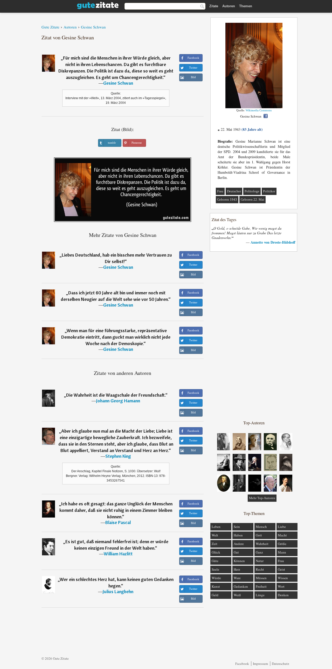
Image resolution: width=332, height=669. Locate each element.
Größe (282, 543)
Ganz (259, 552)
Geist (281, 569)
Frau (220, 191)
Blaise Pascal (118, 522)
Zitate (213, 6)
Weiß (237, 595)
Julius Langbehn (118, 591)
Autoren (228, 6)
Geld (215, 595)
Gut (236, 552)
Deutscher (234, 191)
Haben (238, 535)
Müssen (261, 578)
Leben (216, 526)
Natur (260, 560)
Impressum (260, 663)
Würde (216, 578)
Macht (282, 535)
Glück (216, 552)
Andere (239, 543)
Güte (215, 560)
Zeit (214, 543)
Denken (283, 595)
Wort (281, 586)
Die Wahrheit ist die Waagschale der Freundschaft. (115, 395)
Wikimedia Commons (259, 110)
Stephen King (118, 456)
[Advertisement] (254, 335)
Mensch (261, 526)
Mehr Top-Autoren (262, 498)
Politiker (269, 191)
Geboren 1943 (227, 199)
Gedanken (241, 586)
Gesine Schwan (118, 83)
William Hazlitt (118, 554)
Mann (282, 552)
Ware (237, 578)
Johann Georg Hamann (118, 401)
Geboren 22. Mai (252, 199)
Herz (237, 569)
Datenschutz (280, 663)
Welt (215, 535)
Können (239, 560)
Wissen (283, 578)
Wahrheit (262, 543)
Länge (260, 595)
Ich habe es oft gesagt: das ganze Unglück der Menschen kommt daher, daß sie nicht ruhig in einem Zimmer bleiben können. (115, 510)
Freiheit (261, 586)
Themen (245, 6)
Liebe (282, 526)
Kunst (216, 586)
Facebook (242, 663)
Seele (215, 569)
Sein (237, 526)
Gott (259, 535)
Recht (260, 569)
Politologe (252, 191)
